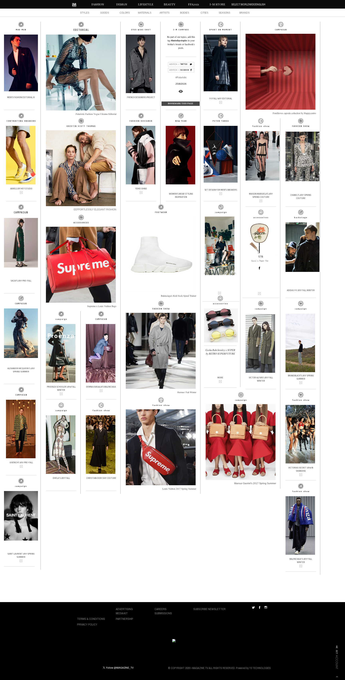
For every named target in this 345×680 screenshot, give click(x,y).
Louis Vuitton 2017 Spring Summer (179, 488)
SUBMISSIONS (163, 613)
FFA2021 (193, 4)
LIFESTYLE (145, 4)
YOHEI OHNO (141, 188)
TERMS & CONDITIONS (91, 619)
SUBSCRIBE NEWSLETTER (209, 609)
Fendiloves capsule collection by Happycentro (294, 113)
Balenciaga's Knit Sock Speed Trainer (178, 295)
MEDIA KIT (122, 613)
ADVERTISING (124, 609)
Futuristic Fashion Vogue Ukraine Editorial (96, 113)
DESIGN (121, 4)
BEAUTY (169, 4)
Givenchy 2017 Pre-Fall (21, 462)
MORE (220, 377)
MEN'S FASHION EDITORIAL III (21, 97)
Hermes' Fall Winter (186, 392)
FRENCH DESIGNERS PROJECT (141, 97)
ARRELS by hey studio (21, 188)
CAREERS (161, 609)
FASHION (97, 4)
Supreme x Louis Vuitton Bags (101, 306)
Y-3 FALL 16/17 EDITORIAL (220, 98)
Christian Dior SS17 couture (101, 478)
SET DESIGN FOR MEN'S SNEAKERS (220, 190)
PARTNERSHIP (124, 619)
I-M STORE (217, 4)
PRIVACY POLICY (87, 624)
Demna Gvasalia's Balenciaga (101, 387)
